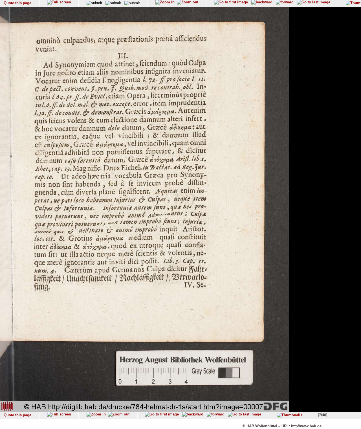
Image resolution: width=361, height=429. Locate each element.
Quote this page (17, 3)
